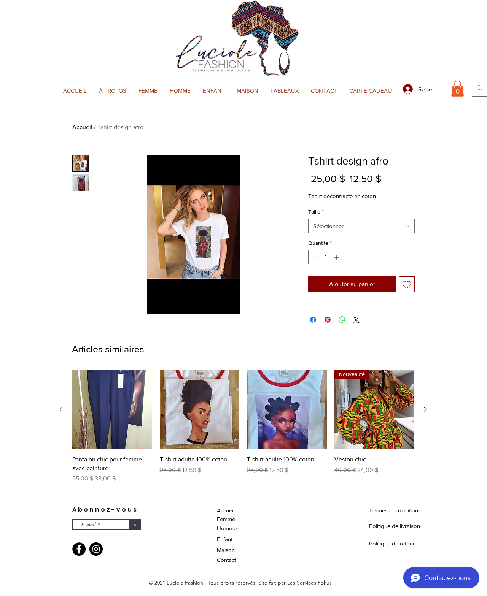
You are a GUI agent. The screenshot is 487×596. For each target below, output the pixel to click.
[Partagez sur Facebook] (313, 319)
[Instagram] (96, 549)
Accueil (82, 127)
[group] (243, 430)
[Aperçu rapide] (112, 410)
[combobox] (361, 226)
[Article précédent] (61, 409)
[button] (148, 91)
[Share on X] (356, 319)
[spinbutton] (326, 257)
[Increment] (337, 257)
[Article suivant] (425, 409)
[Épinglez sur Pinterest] (327, 319)
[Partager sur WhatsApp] (342, 319)
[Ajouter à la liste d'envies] (407, 284)
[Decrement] (314, 257)
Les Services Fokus (309, 582)
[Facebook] (79, 549)
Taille (316, 212)
